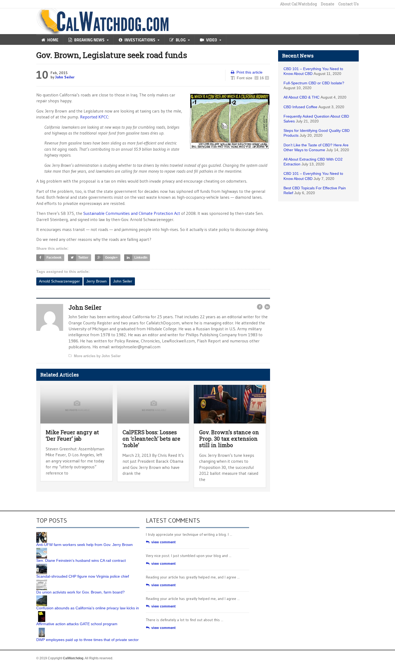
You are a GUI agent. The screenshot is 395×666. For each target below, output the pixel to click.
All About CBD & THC (301, 97)
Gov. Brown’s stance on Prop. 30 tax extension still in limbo (229, 438)
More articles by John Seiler (97, 356)
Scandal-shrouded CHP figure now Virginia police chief (82, 576)
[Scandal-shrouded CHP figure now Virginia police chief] (41, 565)
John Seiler (64, 77)
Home (52, 40)
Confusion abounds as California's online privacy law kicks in (87, 608)
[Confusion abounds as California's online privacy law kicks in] (41, 597)
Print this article (249, 72)
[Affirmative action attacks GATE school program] (41, 613)
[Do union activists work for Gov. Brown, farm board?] (41, 581)
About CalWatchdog (298, 4)
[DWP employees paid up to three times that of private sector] (41, 629)
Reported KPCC (94, 117)
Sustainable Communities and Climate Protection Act (131, 213)
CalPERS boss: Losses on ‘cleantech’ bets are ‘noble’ (151, 438)
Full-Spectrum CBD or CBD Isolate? (313, 83)
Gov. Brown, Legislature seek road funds (111, 55)
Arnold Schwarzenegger (59, 281)
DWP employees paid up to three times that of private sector (87, 640)
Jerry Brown (96, 281)
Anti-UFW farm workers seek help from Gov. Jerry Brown (84, 544)
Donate (327, 4)
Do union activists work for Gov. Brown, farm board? (80, 592)
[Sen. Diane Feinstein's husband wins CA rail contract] (41, 550)
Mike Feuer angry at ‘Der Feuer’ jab (72, 435)
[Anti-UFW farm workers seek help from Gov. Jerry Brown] (41, 534)
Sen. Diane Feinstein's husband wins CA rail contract (81, 560)
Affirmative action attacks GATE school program (76, 624)
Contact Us (348, 4)
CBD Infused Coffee (300, 107)
